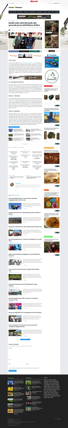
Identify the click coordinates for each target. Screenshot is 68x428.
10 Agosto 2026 (16, 383)
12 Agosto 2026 (16, 341)
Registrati (51, 3)
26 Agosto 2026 (16, 228)
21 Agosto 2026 (16, 272)
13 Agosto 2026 (16, 328)
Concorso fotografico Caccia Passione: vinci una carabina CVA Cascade (51, 170)
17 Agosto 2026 (16, 301)
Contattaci (22, 3)
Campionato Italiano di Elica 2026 (29, 63)
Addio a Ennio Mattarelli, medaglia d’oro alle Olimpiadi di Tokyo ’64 (36, 130)
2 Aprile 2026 (46, 164)
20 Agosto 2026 (16, 287)
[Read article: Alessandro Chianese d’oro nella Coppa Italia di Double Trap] (15, 233)
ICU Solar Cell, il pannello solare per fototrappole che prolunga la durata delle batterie (51, 109)
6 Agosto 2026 (16, 425)
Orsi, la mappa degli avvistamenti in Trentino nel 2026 (35, 139)
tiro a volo (21, 147)
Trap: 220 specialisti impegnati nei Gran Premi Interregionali (25, 340)
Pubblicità (17, 3)
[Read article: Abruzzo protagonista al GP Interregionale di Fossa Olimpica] (28, 135)
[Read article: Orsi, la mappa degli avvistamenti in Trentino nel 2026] (28, 139)
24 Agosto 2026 (33, 132)
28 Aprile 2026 (18, 30)
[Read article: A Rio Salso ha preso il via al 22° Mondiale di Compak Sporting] (15, 292)
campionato (15, 147)
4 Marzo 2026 (46, 184)
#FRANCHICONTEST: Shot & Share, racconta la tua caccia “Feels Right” (51, 151)
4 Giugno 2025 (46, 253)
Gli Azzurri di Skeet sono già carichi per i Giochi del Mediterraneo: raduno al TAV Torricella (22, 366)
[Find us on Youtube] (12, 3)
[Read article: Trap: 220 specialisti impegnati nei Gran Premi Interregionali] (15, 346)
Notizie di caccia (13, 20)
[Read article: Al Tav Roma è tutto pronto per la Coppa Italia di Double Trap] (11, 135)
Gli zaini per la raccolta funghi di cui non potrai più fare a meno (51, 129)
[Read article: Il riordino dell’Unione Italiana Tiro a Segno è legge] (15, 359)
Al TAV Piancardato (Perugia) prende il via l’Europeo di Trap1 (25, 394)
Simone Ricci (13, 30)
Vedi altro (26, 208)
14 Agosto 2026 (16, 314)
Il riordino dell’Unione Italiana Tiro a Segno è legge (22, 352)
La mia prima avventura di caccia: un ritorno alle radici (51, 240)
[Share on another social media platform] (41, 51)
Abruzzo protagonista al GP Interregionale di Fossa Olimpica (36, 134)
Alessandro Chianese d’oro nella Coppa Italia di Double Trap (25, 226)
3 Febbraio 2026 (47, 230)
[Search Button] (26, 3)
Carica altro (25, 144)
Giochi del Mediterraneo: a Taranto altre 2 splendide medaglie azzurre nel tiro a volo (18, 130)
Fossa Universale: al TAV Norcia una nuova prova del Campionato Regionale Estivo (18, 139)
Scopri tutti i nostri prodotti (25, 172)
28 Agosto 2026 (16, 132)
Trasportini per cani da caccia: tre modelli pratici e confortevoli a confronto (51, 90)
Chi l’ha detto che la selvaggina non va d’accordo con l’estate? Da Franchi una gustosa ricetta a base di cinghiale (51, 194)
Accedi (48, 3)
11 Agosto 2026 (16, 354)
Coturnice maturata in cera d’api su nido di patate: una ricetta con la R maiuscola (51, 215)
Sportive (17, 20)
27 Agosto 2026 (16, 215)
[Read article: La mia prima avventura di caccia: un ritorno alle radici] (51, 247)
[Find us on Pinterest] (13, 3)
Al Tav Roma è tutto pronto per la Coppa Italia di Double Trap (18, 134)
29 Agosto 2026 (47, 103)
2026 (11, 147)
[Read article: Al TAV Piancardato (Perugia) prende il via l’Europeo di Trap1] (15, 400)
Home (9, 20)
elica (18, 147)
